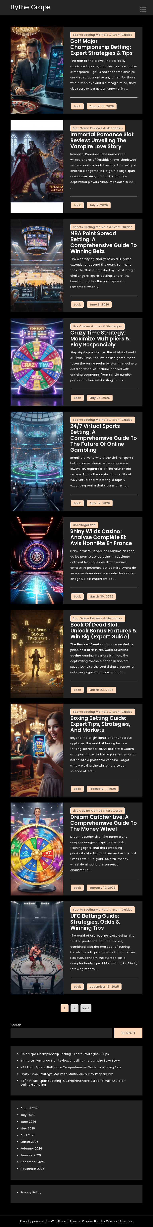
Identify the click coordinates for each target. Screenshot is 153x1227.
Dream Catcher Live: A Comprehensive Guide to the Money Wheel (103, 823)
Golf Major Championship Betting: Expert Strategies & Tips (101, 47)
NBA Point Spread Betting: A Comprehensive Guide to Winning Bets (103, 242)
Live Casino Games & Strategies (97, 326)
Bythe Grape (31, 7)
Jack (77, 106)
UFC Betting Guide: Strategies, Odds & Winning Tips (95, 921)
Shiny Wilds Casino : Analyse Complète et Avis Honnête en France (101, 537)
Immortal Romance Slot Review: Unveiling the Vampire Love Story (102, 140)
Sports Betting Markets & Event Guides (102, 35)
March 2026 (29, 1142)
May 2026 (28, 1128)
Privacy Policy (31, 1192)
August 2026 (30, 1108)
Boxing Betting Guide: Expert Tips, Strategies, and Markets (100, 724)
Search (16, 1025)
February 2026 (31, 1149)
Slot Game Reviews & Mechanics (98, 128)
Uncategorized (84, 525)
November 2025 (32, 1169)
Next (85, 1008)
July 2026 (28, 1115)
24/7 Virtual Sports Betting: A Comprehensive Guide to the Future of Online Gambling (103, 438)
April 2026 (28, 1135)
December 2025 (33, 1162)
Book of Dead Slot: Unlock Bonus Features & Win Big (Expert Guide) (103, 630)
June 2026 (28, 1122)
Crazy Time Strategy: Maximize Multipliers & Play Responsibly (99, 338)
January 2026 (31, 1155)
